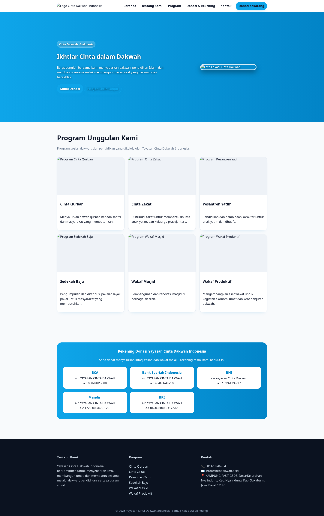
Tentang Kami (152, 6)
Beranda (130, 6)
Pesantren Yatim (140, 477)
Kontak (226, 6)
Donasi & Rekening (201, 6)
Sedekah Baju (138, 483)
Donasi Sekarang (251, 6)
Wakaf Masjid (138, 488)
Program (174, 6)
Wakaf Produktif (140, 493)
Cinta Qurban (138, 466)
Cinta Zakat (137, 472)
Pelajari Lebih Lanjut (102, 89)
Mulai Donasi (70, 89)
